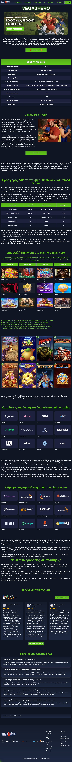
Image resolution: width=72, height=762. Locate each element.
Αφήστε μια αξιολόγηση (62, 597)
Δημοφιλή (8, 264)
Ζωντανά (26, 264)
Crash (43, 264)
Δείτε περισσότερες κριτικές (36, 643)
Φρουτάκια (61, 264)
